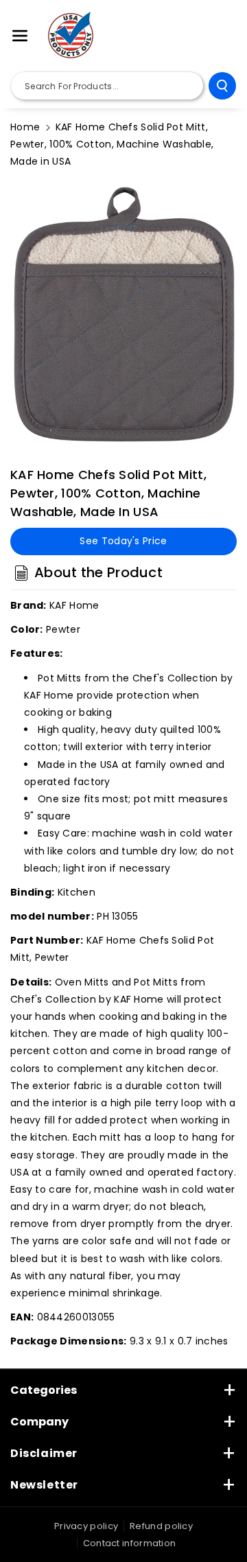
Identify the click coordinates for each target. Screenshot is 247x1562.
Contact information (129, 1543)
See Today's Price (123, 541)
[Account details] (222, 36)
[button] (20, 36)
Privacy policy (86, 1525)
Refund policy (161, 1525)
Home (25, 127)
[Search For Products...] (222, 86)
